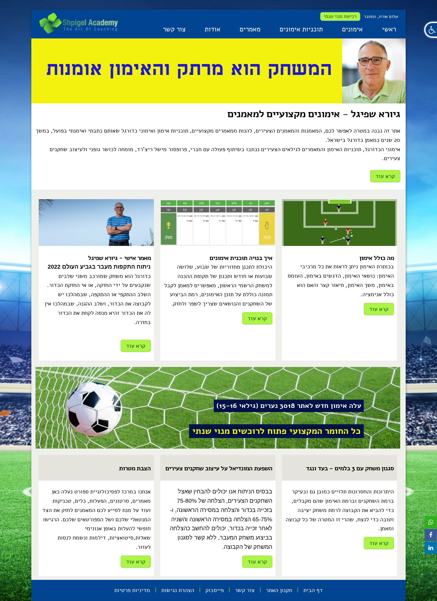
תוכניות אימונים (301, 29)
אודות (212, 29)
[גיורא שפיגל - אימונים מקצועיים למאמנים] (78, 23)
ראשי (389, 29)
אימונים (352, 29)
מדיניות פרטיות (132, 590)
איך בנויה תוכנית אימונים (241, 258)
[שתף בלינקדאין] (431, 548)
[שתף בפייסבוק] (431, 535)
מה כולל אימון (376, 258)
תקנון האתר (279, 590)
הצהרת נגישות (177, 590)
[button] (430, 30)
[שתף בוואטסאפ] (431, 522)
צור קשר (174, 29)
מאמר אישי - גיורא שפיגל (119, 258)
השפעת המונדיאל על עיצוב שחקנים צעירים (218, 468)
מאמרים (250, 29)
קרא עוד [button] (385, 176)
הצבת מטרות (135, 468)
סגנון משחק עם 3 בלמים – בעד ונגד (350, 468)
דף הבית (313, 590)
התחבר (370, 16)
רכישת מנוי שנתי (340, 16)
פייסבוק (214, 590)
